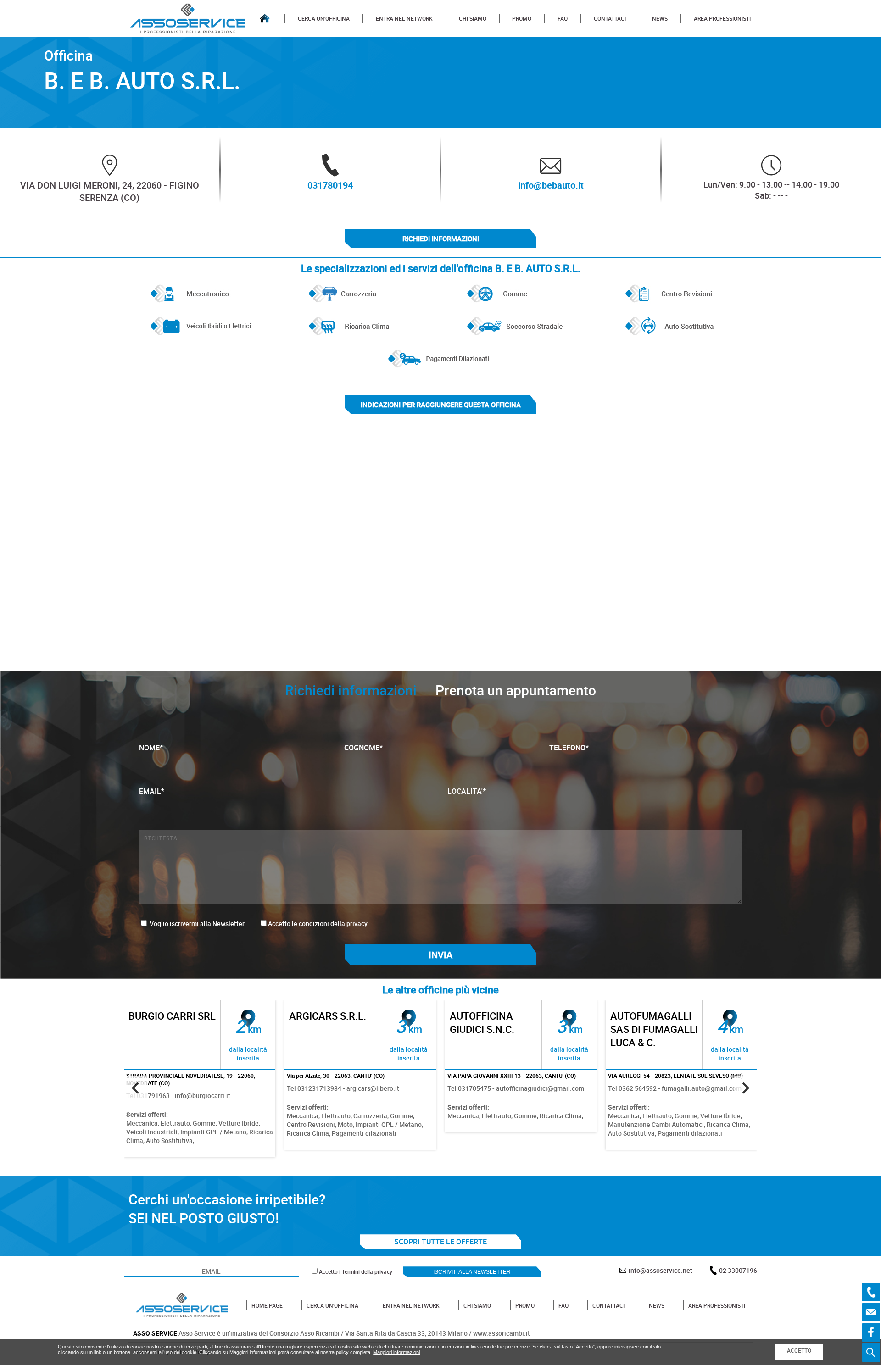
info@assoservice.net (660, 1270)
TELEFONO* (569, 748)
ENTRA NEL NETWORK (404, 18)
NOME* (151, 748)
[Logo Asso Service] (182, 1305)
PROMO (521, 18)
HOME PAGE (267, 1305)
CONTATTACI (610, 18)
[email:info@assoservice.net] (871, 1312)
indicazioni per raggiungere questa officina (441, 404)
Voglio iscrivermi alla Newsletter (196, 923)
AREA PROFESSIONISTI (722, 18)
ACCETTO (799, 1350)
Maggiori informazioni (396, 1352)
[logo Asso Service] (187, 18)
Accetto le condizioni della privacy (318, 923)
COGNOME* (363, 748)
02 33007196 (738, 1270)
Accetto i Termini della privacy (355, 1271)
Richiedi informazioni (440, 238)
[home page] (265, 18)
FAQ (563, 18)
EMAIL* (151, 791)
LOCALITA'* (466, 791)
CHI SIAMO (472, 18)
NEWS (660, 18)
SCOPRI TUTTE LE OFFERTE (440, 1242)
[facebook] (871, 1332)
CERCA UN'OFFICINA (324, 18)
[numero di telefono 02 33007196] (871, 1292)
